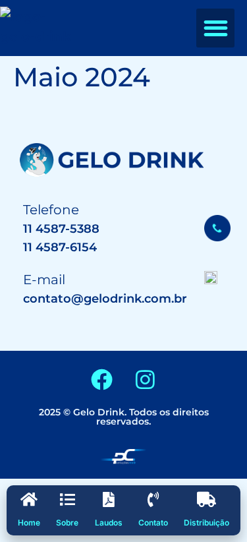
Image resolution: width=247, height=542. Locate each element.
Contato (153, 522)
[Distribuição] (206, 499)
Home (29, 522)
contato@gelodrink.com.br (105, 298)
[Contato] (153, 499)
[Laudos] (108, 499)
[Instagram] (145, 379)
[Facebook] (102, 379)
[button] (215, 28)
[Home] (29, 499)
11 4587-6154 (60, 247)
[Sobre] (67, 499)
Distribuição (206, 522)
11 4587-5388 (61, 229)
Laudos (109, 522)
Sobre (67, 522)
